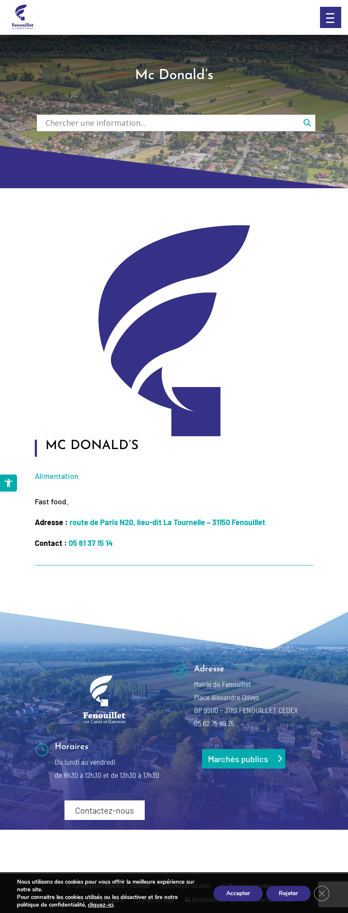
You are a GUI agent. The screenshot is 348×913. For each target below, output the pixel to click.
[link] (8, 483)
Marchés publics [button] (238, 759)
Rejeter (288, 893)
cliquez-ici (100, 905)
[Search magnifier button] (307, 123)
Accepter (238, 893)
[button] (330, 17)
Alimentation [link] (57, 476)
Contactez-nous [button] (104, 810)
